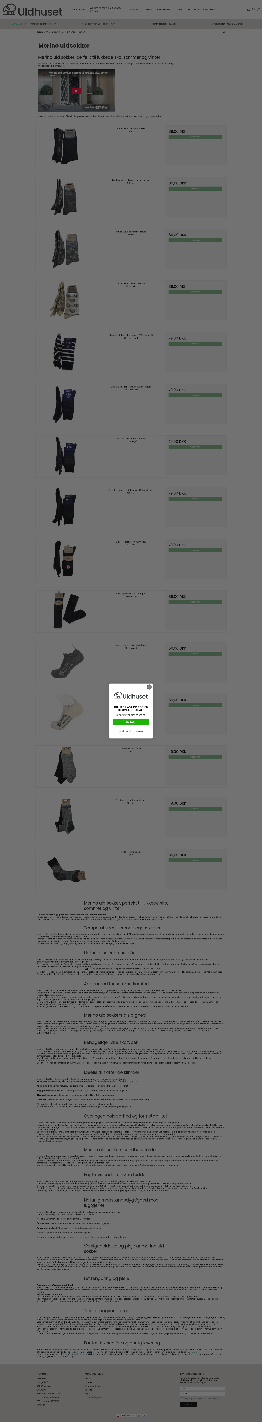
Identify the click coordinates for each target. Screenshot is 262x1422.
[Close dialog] (149, 687)
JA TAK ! (131, 722)
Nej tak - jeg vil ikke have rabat (131, 731)
